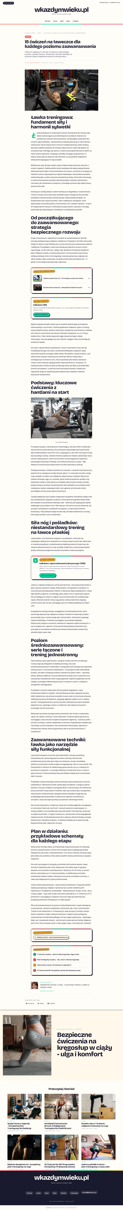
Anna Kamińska (35, 62)
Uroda (55, 21)
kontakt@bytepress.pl (89, 1192)
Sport (62, 21)
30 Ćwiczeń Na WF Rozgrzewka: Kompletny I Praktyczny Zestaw (59, 1165)
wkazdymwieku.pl (61, 9)
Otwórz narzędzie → (41, 314)
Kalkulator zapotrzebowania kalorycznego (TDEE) (62, 563)
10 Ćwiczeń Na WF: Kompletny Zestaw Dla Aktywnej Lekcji (58, 970)
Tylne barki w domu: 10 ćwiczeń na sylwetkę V (54, 965)
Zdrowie (47, 21)
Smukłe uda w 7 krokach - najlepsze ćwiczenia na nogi (94, 1124)
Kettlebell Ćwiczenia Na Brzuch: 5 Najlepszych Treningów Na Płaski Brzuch (57, 1126)
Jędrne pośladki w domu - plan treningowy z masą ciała (95, 1165)
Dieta (68, 21)
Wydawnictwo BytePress (58, 1207)
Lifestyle (75, 21)
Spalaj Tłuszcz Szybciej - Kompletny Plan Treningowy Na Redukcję (19, 1126)
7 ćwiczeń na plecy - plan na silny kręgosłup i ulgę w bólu (58, 954)
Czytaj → (60, 1060)
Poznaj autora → (47, 990)
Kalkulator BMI (40, 305)
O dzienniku (74, 1193)
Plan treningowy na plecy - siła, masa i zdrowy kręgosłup (58, 960)
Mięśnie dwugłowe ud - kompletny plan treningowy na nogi (23, 1165)
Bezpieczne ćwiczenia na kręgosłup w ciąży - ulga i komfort (84, 1044)
